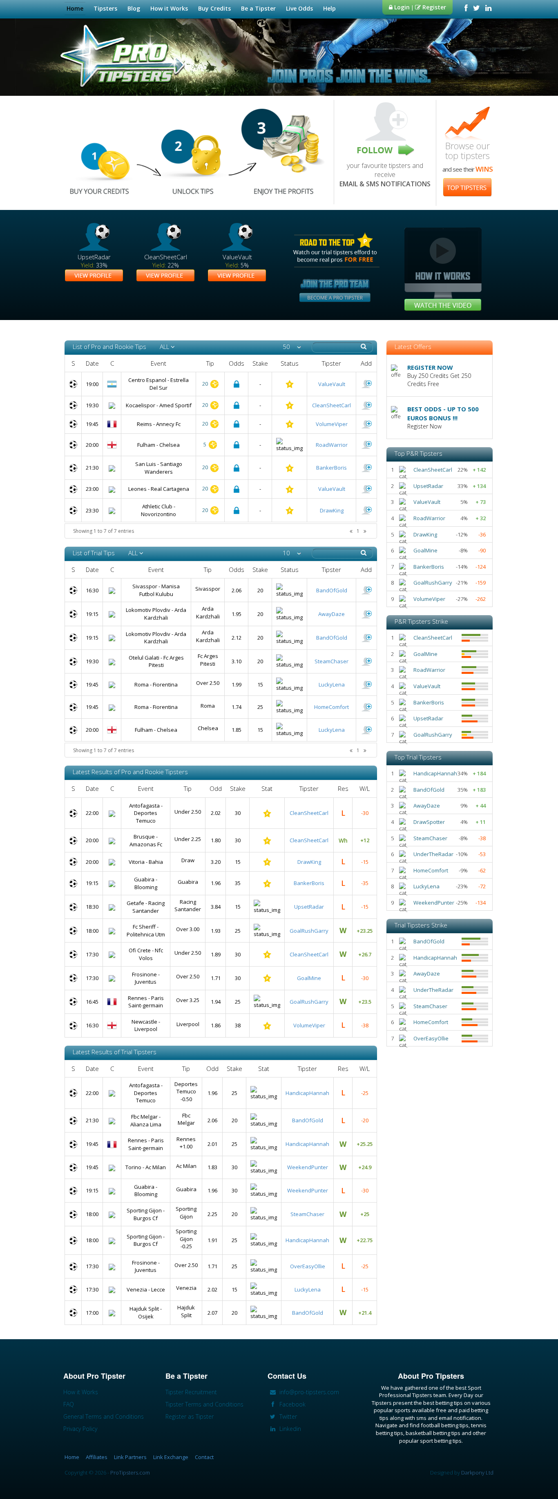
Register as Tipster (189, 1416)
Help (329, 8)
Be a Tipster (258, 8)
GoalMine (309, 978)
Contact (204, 1457)
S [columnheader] (73, 363)
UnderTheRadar (433, 854)
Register (433, 7)
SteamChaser (331, 661)
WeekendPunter (307, 1167)
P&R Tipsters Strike (421, 621)
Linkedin (289, 1429)
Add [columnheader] (366, 363)
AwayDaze (331, 614)
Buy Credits (214, 8)
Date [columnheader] (92, 363)
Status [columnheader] (290, 363)
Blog (133, 8)
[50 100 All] (292, 346)
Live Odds (299, 8)
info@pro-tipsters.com (308, 1392)
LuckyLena (332, 684)
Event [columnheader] (158, 363)
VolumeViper (332, 424)
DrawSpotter (429, 822)
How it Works (169, 8)
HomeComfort (331, 707)
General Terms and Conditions (103, 1416)
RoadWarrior (332, 444)
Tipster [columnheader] (331, 363)
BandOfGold (331, 590)
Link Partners (130, 1457)
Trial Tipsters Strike (421, 925)
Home (75, 8)
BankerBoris (331, 467)
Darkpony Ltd (477, 1472)
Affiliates (96, 1457)
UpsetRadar (309, 906)
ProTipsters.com (130, 1472)
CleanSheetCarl (331, 405)
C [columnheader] (112, 363)
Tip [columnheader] (210, 363)
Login (401, 7)
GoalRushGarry (309, 930)
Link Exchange (170, 1457)
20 (205, 383)
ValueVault (331, 384)
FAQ (68, 1404)
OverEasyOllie (307, 1266)
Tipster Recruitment (191, 1392)
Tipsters (105, 8)
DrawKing (332, 510)
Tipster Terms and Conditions (204, 1404)
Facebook (292, 1404)
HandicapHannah (307, 1093)
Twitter (287, 1416)
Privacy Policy (80, 1429)
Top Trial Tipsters (418, 757)
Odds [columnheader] (236, 363)
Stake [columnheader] (260, 363)
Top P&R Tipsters (418, 453)
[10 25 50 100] (292, 553)
